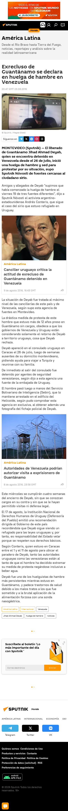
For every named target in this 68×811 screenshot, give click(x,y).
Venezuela (42, 609)
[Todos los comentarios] (5, 805)
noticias (51, 615)
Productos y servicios (13, 753)
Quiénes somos (10, 748)
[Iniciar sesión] (48, 24)
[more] (62, 290)
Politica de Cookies (37, 758)
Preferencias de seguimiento (18, 767)
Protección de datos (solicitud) (19, 762)
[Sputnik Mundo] (10, 26)
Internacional (27, 609)
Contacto (32, 753)
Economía (52, 718)
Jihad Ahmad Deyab (12, 615)
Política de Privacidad (13, 758)
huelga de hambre (34, 615)
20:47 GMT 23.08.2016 (14, 89)
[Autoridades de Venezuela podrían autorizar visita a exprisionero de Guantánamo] (34, 436)
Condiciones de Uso (31, 748)
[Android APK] (12, 777)
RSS (40, 762)
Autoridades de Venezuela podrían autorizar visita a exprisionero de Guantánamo (33, 473)
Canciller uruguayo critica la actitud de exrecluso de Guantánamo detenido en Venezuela (28, 276)
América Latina (15, 264)
